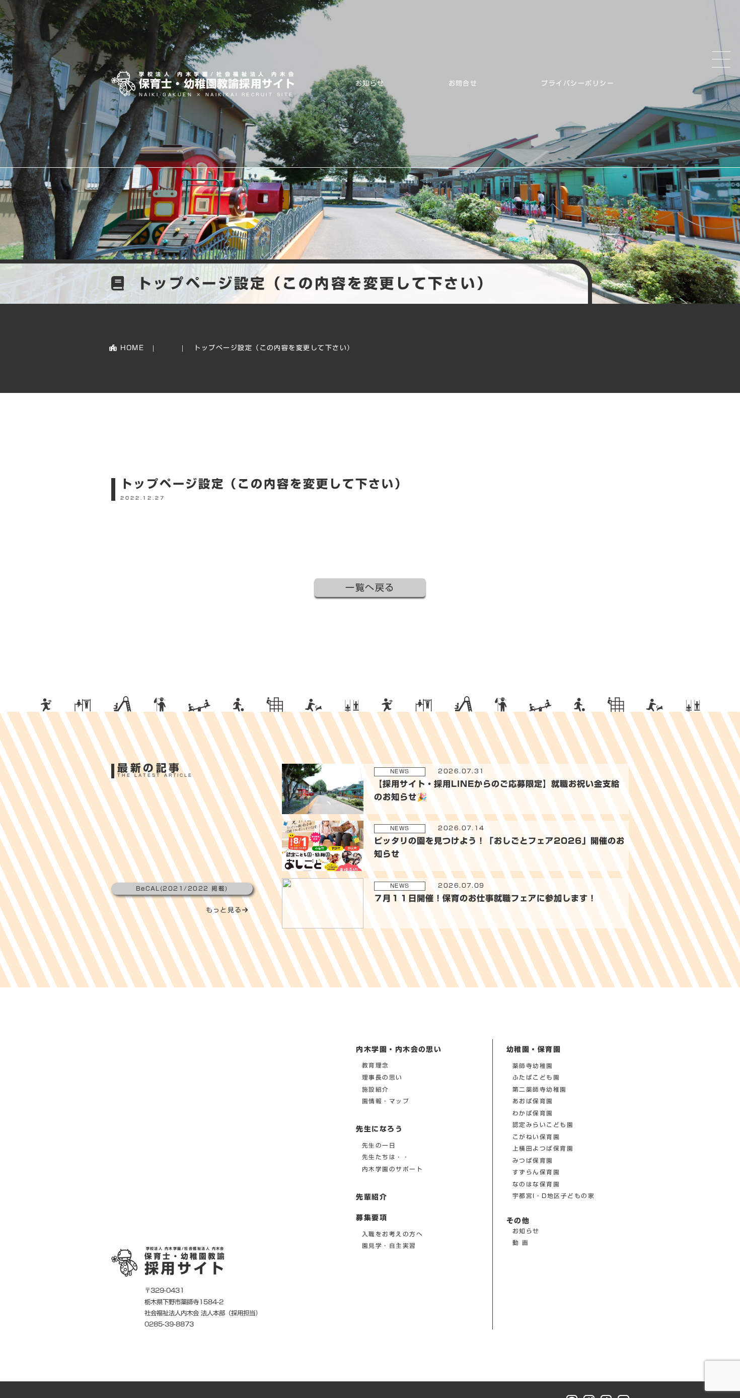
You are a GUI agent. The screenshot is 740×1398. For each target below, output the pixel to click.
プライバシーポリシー (577, 83)
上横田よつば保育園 (542, 1148)
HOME (131, 348)
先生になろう (379, 1129)
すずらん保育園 (536, 1172)
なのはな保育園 (536, 1184)
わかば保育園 (532, 1113)
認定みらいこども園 (542, 1124)
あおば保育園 (532, 1101)
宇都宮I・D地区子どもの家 (553, 1196)
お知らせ (370, 83)
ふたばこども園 (536, 1077)
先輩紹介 (371, 1197)
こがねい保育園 (536, 1137)
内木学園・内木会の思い (398, 1049)
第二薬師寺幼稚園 (539, 1089)
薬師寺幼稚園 (532, 1065)
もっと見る (224, 910)
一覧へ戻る (369, 587)
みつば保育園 (532, 1160)
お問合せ (463, 83)
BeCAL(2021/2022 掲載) (182, 888)
